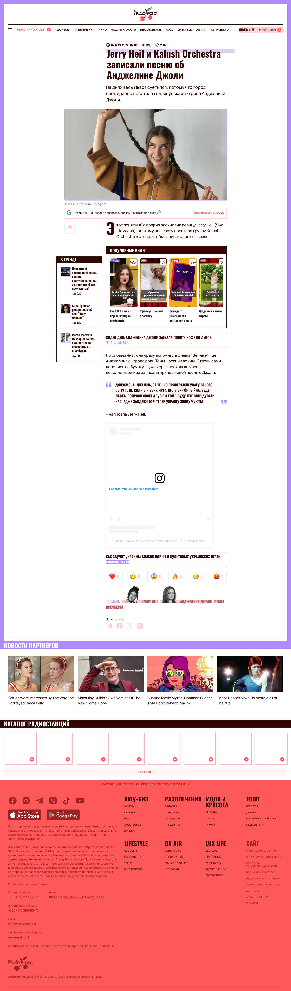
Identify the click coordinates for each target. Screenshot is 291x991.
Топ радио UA (220, 30)
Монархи (130, 806)
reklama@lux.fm (20, 937)
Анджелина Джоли (196, 601)
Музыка (129, 831)
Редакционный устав (260, 872)
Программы (213, 857)
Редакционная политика (263, 878)
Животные (172, 812)
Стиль (210, 818)
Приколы (171, 806)
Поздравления (134, 857)
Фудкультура (254, 824)
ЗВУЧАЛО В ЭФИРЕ (176, 863)
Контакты (252, 890)
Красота (211, 812)
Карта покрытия (216, 869)
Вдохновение (151, 30)
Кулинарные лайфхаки (261, 818)
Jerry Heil (150, 601)
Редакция (252, 903)
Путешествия (133, 869)
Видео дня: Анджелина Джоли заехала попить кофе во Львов (159, 337)
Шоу (127, 818)
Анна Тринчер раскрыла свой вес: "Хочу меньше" (82, 311)
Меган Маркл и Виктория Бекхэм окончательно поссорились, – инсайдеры (83, 343)
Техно (128, 863)
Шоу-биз (63, 30)
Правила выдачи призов (262, 884)
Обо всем (130, 850)
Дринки (251, 812)
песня (219, 601)
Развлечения (84, 30)
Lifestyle (184, 30)
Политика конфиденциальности (261, 865)
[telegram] (109, 625)
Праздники (172, 824)
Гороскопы (172, 818)
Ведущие (212, 850)
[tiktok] (66, 800)
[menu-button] (10, 30)
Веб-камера (213, 863)
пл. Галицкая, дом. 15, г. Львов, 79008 (77, 897)
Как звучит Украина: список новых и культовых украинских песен (163, 556)
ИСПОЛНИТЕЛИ (174, 857)
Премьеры (114, 607)
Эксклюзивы (133, 824)
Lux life (216, 843)
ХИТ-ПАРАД (172, 869)
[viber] (139, 625)
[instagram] (26, 800)
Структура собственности (264, 857)
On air (200, 30)
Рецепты (252, 806)
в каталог (146, 772)
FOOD (169, 30)
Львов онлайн (215, 875)
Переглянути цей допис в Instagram (133, 488)
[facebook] (119, 625)
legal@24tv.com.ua (22, 924)
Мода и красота (123, 30)
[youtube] (80, 800)
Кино (103, 30)
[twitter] (129, 625)
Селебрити (131, 812)
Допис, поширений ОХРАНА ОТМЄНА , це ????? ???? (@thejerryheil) (159, 540)
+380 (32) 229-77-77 (23, 897)
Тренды (211, 824)
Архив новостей (257, 897)
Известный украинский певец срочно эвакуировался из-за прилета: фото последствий (85, 278)
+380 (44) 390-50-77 (23, 910)
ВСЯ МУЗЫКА (173, 850)
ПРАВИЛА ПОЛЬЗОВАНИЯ (261, 850)
